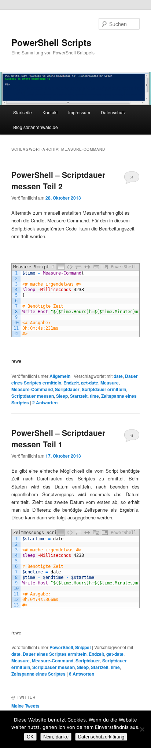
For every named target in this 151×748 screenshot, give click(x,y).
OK (30, 737)
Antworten (45, 402)
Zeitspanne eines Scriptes (38, 673)
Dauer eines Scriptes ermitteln (54, 654)
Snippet (83, 647)
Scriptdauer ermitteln (104, 389)
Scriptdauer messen (32, 396)
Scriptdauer (67, 389)
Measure (109, 382)
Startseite (22, 112)
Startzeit (79, 396)
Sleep (62, 396)
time (94, 396)
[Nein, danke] (142, 729)
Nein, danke (56, 737)
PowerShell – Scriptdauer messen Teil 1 (58, 438)
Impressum (79, 112)
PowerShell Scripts (51, 42)
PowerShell (61, 647)
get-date (89, 382)
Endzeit (71, 382)
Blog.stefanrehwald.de (35, 127)
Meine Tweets (25, 705)
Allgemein (59, 376)
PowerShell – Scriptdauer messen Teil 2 (58, 180)
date (118, 376)
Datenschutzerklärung (101, 737)
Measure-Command (32, 389)
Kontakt (50, 112)
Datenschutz (113, 112)
